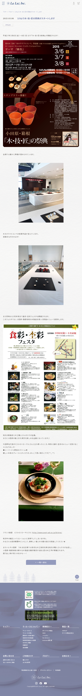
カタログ (64, 631)
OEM (43, 633)
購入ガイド (26, 660)
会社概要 (25, 647)
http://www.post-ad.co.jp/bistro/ (47, 532)
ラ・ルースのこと (27, 631)
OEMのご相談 (27, 643)
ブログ (45, 656)
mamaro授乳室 (47, 640)
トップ (5, 626)
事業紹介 (46, 626)
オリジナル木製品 (47, 631)
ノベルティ (45, 635)
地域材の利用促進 (28, 638)
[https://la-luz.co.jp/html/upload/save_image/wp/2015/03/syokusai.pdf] (41, 377)
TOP (77, 580)
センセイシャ (46, 638)
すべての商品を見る (68, 633)
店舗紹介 (25, 645)
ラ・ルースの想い (27, 633)
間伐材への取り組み (28, 635)
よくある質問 (26, 662)
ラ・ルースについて (30, 626)
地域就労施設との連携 (29, 640)
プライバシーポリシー (46, 670)
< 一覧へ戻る (41, 562)
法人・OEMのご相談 (8, 662)
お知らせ (65, 656)
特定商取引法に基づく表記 (29, 670)
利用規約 (57, 670)
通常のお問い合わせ (9, 660)
